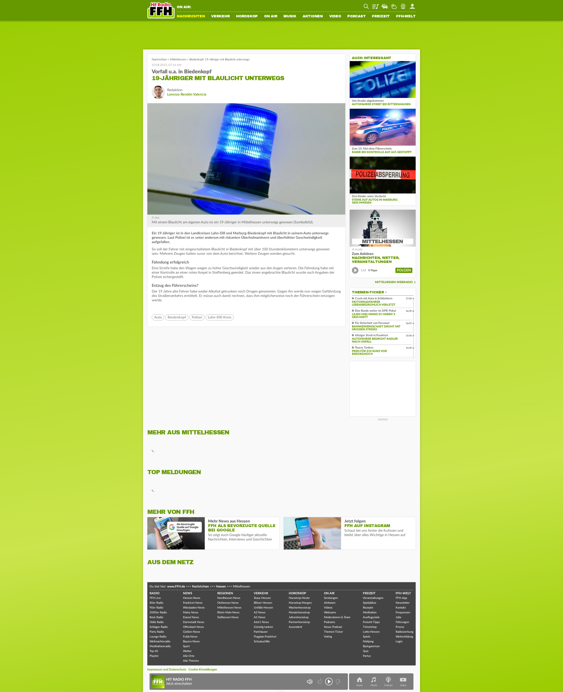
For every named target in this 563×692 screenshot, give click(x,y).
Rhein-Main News (228, 612)
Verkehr (220, 16)
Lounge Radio (158, 636)
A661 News (261, 622)
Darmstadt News (193, 622)
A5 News (259, 617)
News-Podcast (333, 627)
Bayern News (191, 641)
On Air (270, 16)
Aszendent (295, 627)
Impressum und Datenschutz (166, 669)
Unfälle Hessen (263, 607)
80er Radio (156, 603)
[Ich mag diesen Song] (320, 681)
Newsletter (403, 603)
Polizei (197, 317)
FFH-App (401, 598)
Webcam (403, 5)
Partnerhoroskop (299, 622)
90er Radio (156, 607)
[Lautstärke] (309, 681)
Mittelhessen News (229, 607)
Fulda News (190, 636)
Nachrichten (191, 16)
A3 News (259, 612)
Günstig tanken (263, 627)
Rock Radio (156, 617)
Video (335, 16)
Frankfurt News (193, 603)
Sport (186, 646)
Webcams (330, 612)
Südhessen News (228, 617)
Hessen (221, 586)
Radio (154, 593)
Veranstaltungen (373, 598)
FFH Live (155, 598)
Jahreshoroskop (299, 617)
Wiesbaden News (194, 607)
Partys (367, 656)
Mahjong (368, 641)
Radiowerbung (404, 632)
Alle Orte (188, 656)
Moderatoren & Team (337, 617)
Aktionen (313, 16)
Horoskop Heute (299, 598)
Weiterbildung (404, 636)
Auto (158, 317)
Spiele (366, 636)
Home (359, 685)
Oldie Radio (157, 622)
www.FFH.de (176, 586)
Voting (328, 636)
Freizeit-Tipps (371, 622)
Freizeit (381, 16)
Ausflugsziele (371, 617)
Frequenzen (403, 612)
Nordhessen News (228, 598)
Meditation (370, 612)
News (187, 593)
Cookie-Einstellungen (202, 669)
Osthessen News (228, 603)
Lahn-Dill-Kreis (219, 317)
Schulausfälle (262, 641)
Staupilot (384, 5)
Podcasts (329, 622)
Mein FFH (412, 5)
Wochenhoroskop (300, 607)
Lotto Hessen (371, 632)
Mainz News (190, 612)
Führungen (402, 622)
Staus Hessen (262, 598)
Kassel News (191, 617)
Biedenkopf (177, 317)
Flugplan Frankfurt (265, 636)
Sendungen (331, 598)
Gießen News (191, 632)
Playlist (375, 5)
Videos (328, 607)
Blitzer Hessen (263, 603)
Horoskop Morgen (300, 603)
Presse (400, 627)
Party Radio (157, 632)
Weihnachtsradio (160, 641)
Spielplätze (369, 603)
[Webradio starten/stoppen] (329, 681)
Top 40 (154, 651)
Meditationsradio (160, 646)
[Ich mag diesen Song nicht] (337, 681)
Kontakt (401, 607)
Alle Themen (191, 660)
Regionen (225, 593)
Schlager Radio (159, 627)
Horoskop (247, 16)
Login (399, 641)
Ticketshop (370, 627)
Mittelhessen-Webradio (394, 282)
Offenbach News (193, 627)
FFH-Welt (406, 16)
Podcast (356, 16)
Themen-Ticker (368, 292)
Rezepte (368, 607)
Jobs (398, 617)
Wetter (394, 5)
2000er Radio (158, 612)
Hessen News (191, 598)
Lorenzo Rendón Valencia (186, 94)
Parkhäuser (261, 632)
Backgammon (371, 646)
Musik (289, 16)
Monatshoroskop (299, 612)
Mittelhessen (178, 59)
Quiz (366, 651)
